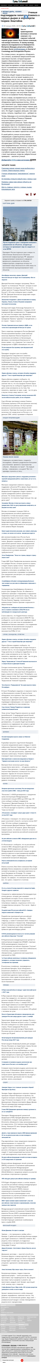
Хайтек (5, 883)
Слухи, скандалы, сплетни (13, 634)
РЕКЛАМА (14, 1345)
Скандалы (10, 5)
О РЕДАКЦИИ (6, 1345)
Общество (21, 1317)
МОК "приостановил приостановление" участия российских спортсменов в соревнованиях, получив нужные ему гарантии (19, 1203)
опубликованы (20, 49)
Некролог (36, 5)
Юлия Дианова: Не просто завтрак (13, 1230)
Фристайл (12, 1330)
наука (5, 13)
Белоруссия (22, 1328)
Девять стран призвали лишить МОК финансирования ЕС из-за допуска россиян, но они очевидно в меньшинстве (19, 1135)
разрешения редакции (20, 1351)
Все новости (5, 1307)
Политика (4, 1317)
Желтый (12, 1320)
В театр (3, 1322)
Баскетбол (12, 1327)
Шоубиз (6, 732)
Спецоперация (4, 5)
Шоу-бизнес (16, 5)
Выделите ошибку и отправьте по (18, 200)
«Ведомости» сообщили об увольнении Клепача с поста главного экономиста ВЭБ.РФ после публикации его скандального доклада (18, 610)
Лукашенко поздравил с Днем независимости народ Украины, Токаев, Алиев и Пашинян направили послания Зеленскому (19, 302)
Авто (28, 1319)
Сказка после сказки (11, 457)
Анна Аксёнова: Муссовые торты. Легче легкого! (17, 1269)
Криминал (21, 1319)
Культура (4, 1320)
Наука (5, 783)
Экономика (4, 1319)
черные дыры (8, 11)
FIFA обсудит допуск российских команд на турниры (19, 1178)
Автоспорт (12, 1328)
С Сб (28, 26)
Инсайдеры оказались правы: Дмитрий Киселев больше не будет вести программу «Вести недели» (18, 277)
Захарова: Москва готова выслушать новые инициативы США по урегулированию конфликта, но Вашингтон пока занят (19, 505)
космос (18, 11)
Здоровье (22, 5)
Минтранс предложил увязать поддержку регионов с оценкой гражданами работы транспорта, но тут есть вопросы (19, 479)
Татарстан (22, 1327)
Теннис (3, 1330)
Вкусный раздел (9, 1225)
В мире (3, 1309)
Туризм (6, 985)
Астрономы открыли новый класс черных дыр (19, 179)
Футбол (3, 1327)
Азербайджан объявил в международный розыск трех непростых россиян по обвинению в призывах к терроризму (19, 583)
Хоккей (3, 1328)
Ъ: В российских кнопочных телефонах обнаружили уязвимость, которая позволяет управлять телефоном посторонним (19, 960)
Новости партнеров (7, 1312)
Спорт (5, 1082)
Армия (26, 5)
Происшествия (31, 1317)
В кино (12, 1317)
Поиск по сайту (5, 8)
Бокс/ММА (4, 1332)
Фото (2, 1311)
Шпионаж (31, 5)
